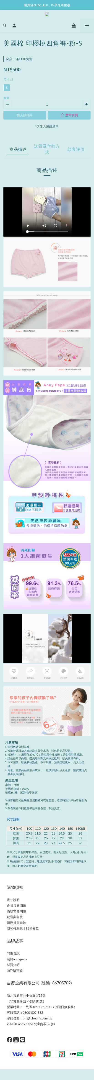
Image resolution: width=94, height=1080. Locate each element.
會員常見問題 (16, 905)
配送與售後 (15, 917)
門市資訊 (13, 953)
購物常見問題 (16, 911)
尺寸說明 (13, 819)
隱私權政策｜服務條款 (23, 928)
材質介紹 (13, 965)
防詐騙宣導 (15, 970)
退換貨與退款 (16, 922)
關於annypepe (17, 959)
